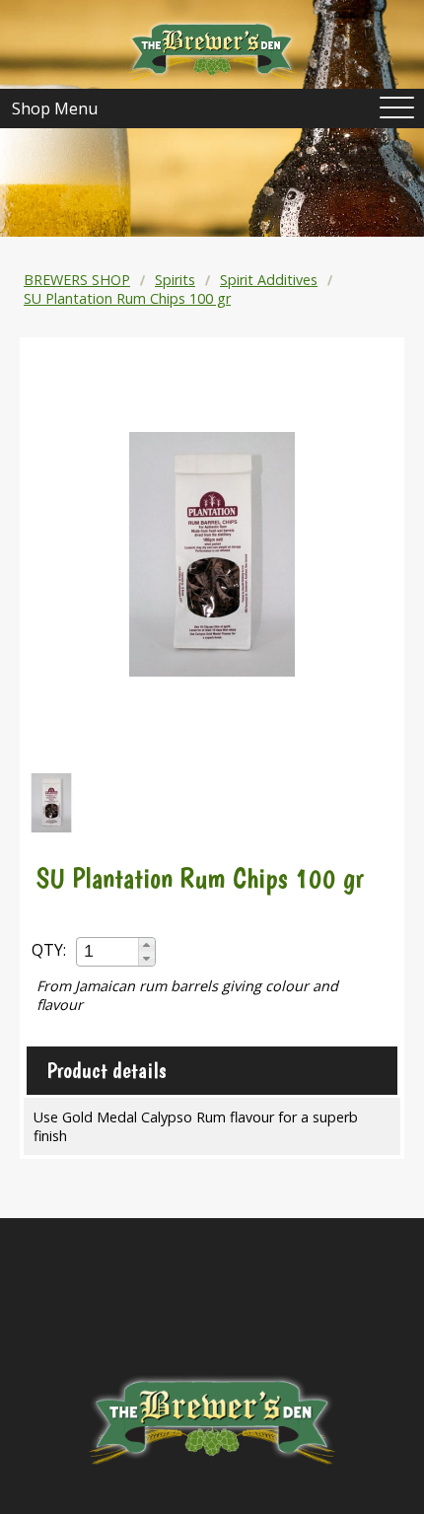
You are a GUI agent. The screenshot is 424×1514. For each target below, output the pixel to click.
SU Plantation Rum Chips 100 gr (127, 298)
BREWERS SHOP (77, 279)
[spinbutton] (108, 951)
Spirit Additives (269, 279)
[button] (146, 945)
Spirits (175, 279)
